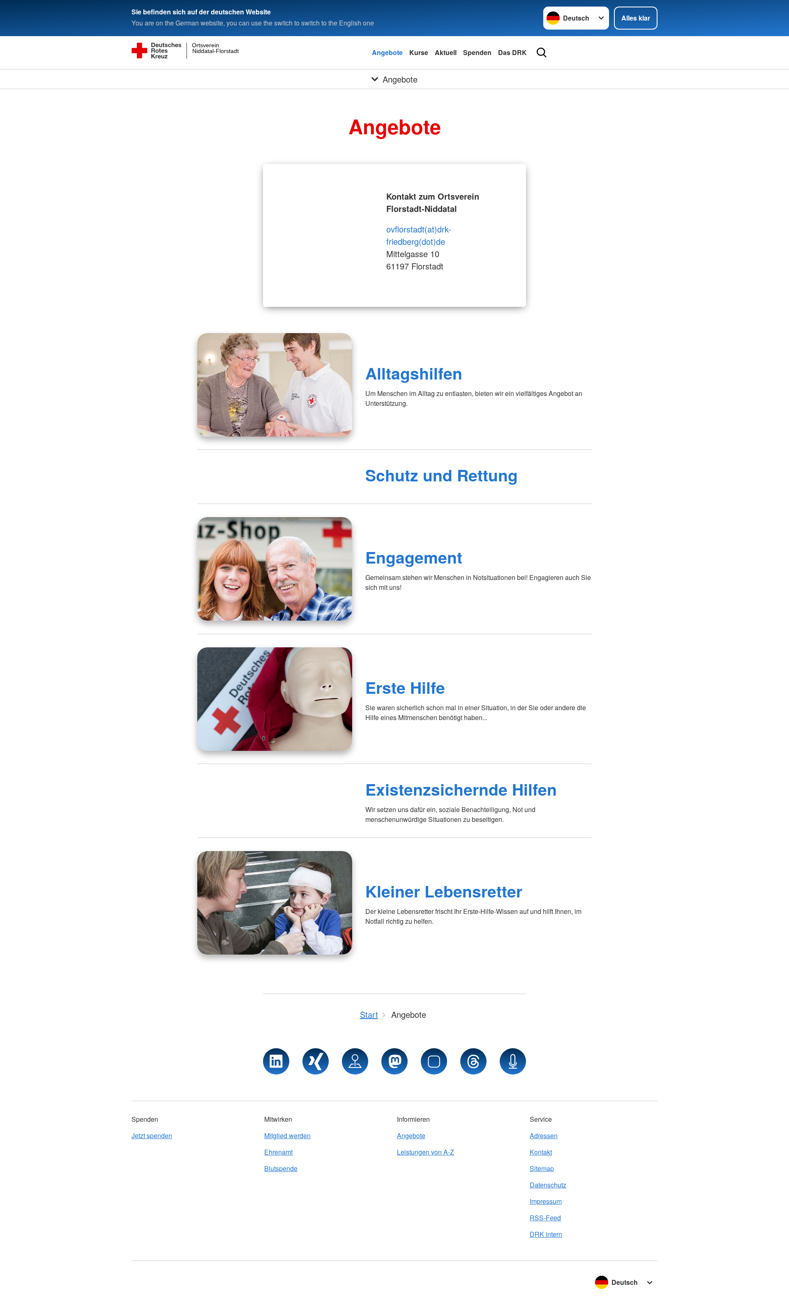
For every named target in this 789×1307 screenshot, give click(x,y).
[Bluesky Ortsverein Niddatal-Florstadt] (434, 1061)
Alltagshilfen (413, 372)
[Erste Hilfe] (274, 699)
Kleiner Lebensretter (443, 890)
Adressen (544, 1135)
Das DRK (512, 52)
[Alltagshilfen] (274, 385)
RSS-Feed (545, 1217)
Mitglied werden (287, 1135)
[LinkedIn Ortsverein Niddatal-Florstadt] (276, 1061)
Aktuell (446, 52)
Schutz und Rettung (441, 474)
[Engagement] (274, 569)
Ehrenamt (278, 1152)
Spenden (477, 52)
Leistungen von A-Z (425, 1152)
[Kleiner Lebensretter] (274, 903)
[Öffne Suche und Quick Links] (541, 52)
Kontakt (541, 1152)
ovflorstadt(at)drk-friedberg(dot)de (418, 235)
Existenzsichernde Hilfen (461, 789)
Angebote (387, 52)
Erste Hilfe (405, 687)
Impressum (546, 1201)
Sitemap (542, 1168)
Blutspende (281, 1168)
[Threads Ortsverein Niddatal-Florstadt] (473, 1061)
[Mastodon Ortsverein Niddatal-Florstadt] (394, 1061)
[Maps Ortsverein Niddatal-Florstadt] (355, 1061)
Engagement (413, 556)
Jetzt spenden (152, 1135)
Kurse (418, 52)
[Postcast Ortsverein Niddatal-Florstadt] (513, 1061)
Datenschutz (548, 1185)
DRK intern (546, 1234)
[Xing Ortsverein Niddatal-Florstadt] (315, 1061)
